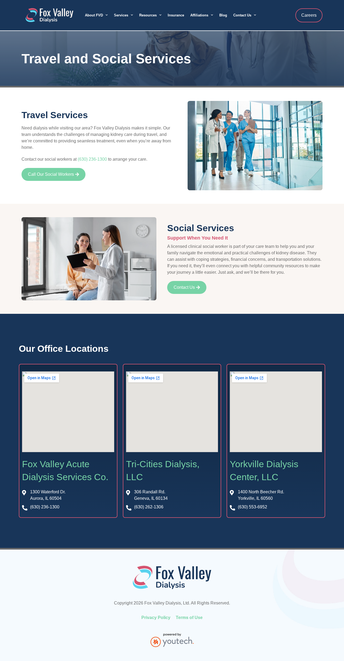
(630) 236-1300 (92, 159)
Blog (223, 15)
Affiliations (199, 15)
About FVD (94, 15)
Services (121, 15)
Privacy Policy (155, 617)
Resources (148, 15)
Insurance (176, 15)
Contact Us (242, 15)
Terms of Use (189, 617)
